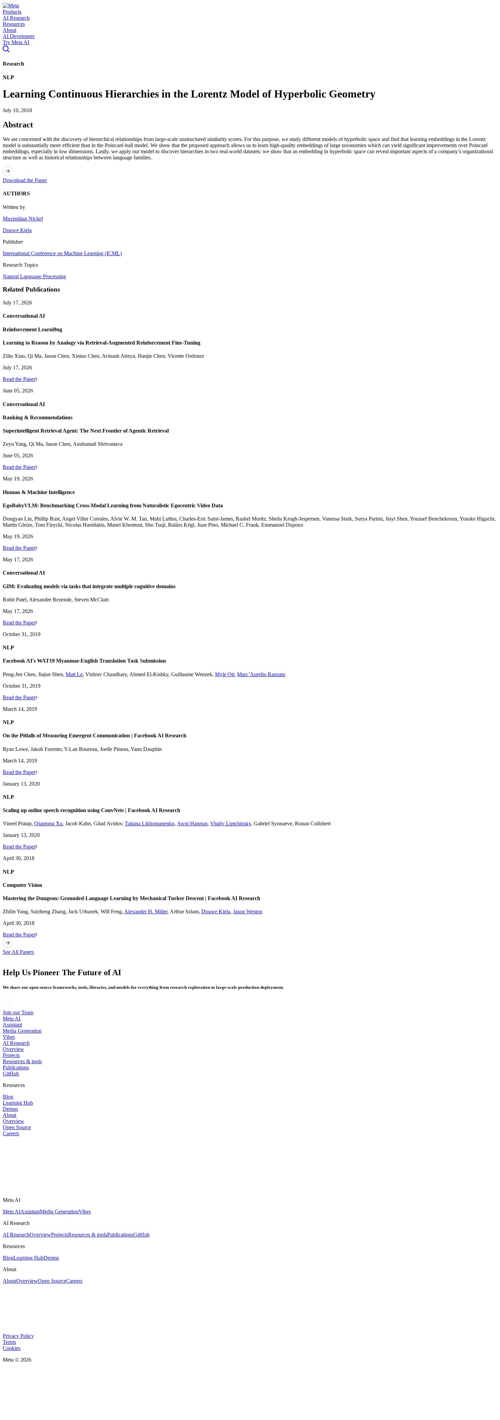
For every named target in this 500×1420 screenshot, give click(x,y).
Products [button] (12, 12)
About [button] (9, 30)
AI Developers (18, 36)
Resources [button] (14, 24)
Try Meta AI (16, 42)
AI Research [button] (16, 18)
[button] (11, 5)
